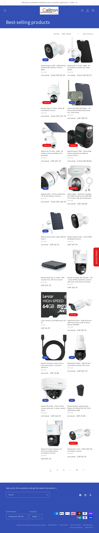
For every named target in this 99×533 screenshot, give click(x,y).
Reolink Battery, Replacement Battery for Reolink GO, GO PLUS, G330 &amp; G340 (79, 408)
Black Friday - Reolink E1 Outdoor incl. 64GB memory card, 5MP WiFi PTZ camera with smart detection (79, 196)
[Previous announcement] (4, 2)
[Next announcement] (94, 2)
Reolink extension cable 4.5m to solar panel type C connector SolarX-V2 (52, 365)
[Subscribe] (46, 495)
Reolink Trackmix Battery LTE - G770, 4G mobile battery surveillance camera (52, 451)
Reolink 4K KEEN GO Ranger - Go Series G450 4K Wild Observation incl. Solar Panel (79, 110)
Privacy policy (63, 525)
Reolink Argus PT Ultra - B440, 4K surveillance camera (52, 109)
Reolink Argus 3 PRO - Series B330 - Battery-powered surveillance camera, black (79, 153)
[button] (5, 10)
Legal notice (89, 527)
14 (77, 470)
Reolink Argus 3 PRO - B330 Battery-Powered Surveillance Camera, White (53, 68)
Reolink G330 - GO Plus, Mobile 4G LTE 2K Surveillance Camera (53, 195)
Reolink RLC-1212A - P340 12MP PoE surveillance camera (79, 450)
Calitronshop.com (27, 525)
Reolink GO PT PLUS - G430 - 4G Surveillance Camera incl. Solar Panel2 (78, 68)
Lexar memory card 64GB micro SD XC (53, 322)
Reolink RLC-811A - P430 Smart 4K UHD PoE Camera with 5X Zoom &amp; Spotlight (79, 323)
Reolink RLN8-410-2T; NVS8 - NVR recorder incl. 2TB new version (52, 279)
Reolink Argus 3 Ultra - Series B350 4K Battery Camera (79, 238)
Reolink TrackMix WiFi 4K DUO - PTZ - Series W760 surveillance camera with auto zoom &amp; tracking (80, 280)
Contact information (76, 527)
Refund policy (52, 525)
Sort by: (57, 34)
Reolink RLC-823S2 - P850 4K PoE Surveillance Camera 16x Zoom (79, 364)
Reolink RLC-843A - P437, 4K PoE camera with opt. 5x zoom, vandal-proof (53, 408)
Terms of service (76, 525)
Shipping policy (88, 525)
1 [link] (50, 469)
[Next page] (83, 469)
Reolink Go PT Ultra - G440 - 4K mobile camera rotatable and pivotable (52, 153)
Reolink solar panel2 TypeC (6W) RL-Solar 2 (53, 238)
